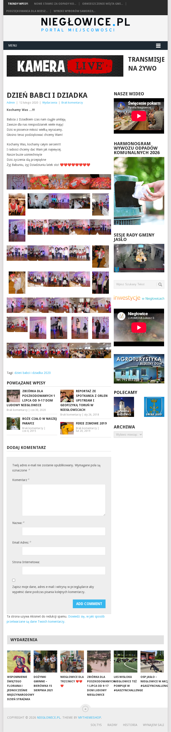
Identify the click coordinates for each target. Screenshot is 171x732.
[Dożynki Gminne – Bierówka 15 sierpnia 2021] (45, 661)
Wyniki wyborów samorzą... (75, 11)
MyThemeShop (89, 717)
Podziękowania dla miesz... (27, 11)
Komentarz (20, 480)
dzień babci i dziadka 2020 (32, 373)
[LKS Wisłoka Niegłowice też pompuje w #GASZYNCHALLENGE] (125, 661)
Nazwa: (18, 523)
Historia (130, 725)
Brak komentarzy (72, 102)
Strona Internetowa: (26, 562)
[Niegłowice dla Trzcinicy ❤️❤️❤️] (72, 661)
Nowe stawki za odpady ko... (55, 3)
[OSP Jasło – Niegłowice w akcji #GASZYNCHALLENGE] (152, 661)
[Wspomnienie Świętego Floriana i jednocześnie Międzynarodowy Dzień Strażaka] (19, 661)
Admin (11, 102)
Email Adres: (21, 542)
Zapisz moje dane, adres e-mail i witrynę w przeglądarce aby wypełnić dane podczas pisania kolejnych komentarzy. (53, 589)
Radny (112, 725)
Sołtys (96, 725)
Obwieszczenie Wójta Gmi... (102, 3)
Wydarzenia (49, 102)
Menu (12, 45)
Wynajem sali (153, 725)
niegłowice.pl (48, 717)
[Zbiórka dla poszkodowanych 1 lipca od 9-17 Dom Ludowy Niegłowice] (99, 661)
